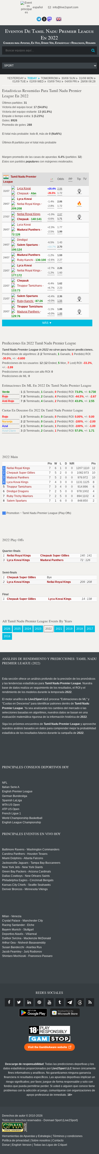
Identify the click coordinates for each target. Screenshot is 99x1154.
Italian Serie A (10, 787)
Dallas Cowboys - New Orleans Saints (26, 875)
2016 (7, 636)
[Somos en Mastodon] (49, 19)
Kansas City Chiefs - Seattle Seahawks (26, 884)
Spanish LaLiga (12, 800)
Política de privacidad (15, 1140)
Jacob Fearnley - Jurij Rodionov (22, 951)
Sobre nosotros (40, 1140)
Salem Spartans (17, 500)
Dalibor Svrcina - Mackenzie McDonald (26, 938)
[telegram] (70, 1002)
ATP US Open (10, 809)
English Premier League (17, 791)
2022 (48, 628)
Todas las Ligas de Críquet (50, 1144)
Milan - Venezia (11, 916)
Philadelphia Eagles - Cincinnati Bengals (27, 880)
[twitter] (19, 1002)
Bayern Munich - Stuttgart (18, 929)
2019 (69, 628)
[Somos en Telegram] (39, 19)
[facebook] (9, 1002)
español (37, 7)
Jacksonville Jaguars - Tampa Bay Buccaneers (31, 862)
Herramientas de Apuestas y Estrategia (26, 1136)
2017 (90, 628)
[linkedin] (29, 1002)
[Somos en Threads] (44, 19)
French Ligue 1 (11, 813)
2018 (79, 628)
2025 (17, 628)
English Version (22, 1144)
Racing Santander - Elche (18, 925)
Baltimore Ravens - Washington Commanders (30, 849)
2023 (38, 628)
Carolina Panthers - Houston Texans (24, 853)
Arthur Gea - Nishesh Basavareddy (24, 942)
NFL (4, 782)
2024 (28, 628)
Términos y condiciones (67, 1136)
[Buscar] (93, 50)
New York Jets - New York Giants (22, 867)
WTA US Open (11, 804)
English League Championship (21, 822)
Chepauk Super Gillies (21, 472)
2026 (7, 628)
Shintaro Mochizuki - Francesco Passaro (27, 956)
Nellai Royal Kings (18, 468)
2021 (59, 628)
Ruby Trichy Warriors (20, 496)
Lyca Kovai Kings (17, 482)
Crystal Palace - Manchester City (22, 920)
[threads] (80, 1002)
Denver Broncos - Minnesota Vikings (25, 889)
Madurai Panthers (18, 477)
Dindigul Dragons (18, 491)
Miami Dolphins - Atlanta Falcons (22, 858)
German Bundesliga (14, 796)
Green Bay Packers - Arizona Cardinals (26, 871)
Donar (6, 1144)
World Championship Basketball (22, 818)
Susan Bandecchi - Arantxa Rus (22, 947)
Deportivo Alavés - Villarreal (19, 934)
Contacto (58, 1140)
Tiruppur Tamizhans (19, 486)
